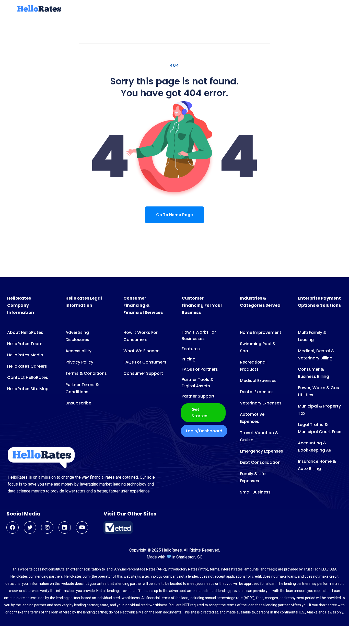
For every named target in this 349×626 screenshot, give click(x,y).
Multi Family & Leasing (312, 336)
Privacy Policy (79, 362)
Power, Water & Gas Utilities (318, 391)
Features (191, 349)
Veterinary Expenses (261, 403)
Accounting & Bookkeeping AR (314, 446)
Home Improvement (260, 332)
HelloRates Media (25, 355)
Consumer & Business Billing (313, 372)
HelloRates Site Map (28, 389)
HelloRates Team (24, 344)
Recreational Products (253, 365)
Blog (289, 9)
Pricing (188, 359)
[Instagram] (47, 527)
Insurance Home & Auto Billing (317, 464)
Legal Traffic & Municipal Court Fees (319, 428)
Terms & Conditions (86, 373)
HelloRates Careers (27, 366)
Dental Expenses (257, 392)
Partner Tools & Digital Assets (198, 383)
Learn (306, 9)
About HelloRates (25, 332)
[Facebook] (12, 527)
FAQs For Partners (200, 369)
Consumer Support (143, 373)
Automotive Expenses (252, 417)
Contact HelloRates (27, 377)
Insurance (215, 9)
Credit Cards (141, 9)
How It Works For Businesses (199, 335)
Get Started (199, 413)
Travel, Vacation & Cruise (259, 436)
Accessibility (78, 351)
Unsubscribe (78, 403)
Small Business (255, 492)
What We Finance (141, 351)
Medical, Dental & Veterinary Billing (316, 354)
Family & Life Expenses (252, 477)
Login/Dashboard (204, 431)
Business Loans (179, 9)
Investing (268, 9)
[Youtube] (82, 527)
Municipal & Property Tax (319, 409)
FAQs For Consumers (144, 362)
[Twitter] (30, 527)
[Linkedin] (65, 527)
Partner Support (198, 396)
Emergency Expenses (261, 451)
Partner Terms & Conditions (82, 388)
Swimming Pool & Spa (258, 347)
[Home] (39, 11)
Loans (113, 9)
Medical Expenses (258, 380)
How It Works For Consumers (140, 336)
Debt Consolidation (260, 462)
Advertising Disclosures (77, 336)
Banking (242, 9)
